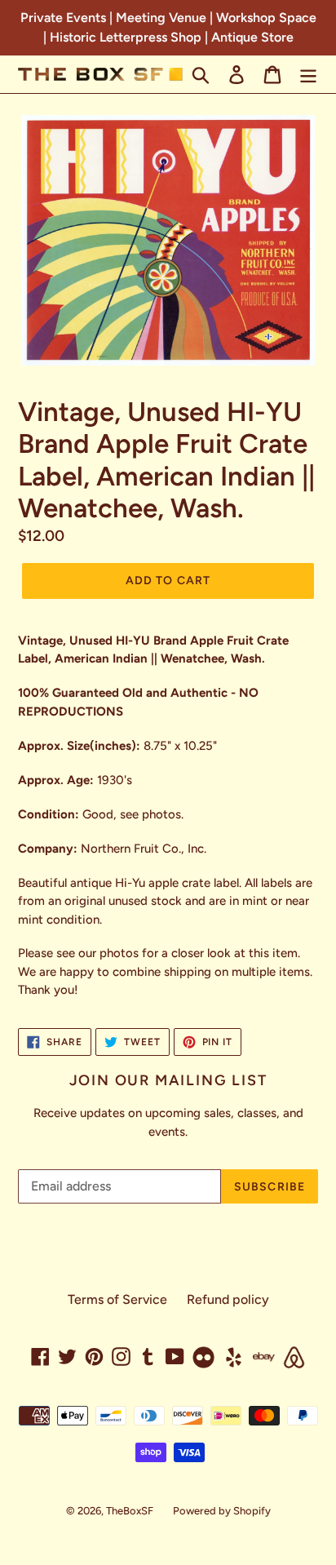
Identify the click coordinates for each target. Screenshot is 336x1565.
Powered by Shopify (222, 1511)
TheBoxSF (129, 1511)
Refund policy (228, 1299)
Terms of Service (117, 1299)
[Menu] (308, 74)
